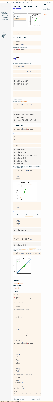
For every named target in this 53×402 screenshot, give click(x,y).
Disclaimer (13, 401)
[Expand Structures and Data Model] (9, 11)
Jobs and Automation (3, 12)
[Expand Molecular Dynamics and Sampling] (9, 37)
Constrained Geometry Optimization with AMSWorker (4, 34)
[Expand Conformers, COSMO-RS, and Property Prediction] (9, 43)
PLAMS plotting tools (17, 287)
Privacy (11, 401)
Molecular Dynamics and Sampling (5, 37)
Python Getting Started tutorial (18, 283)
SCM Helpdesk (29, 0)
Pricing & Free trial (33, 0)
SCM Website (25, 0)
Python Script (45, 14)
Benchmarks (2, 36)
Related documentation (46, 13)
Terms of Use (18, 401)
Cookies (15, 401)
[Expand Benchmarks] (9, 36)
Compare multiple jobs (46, 8)
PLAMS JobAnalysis (17, 288)
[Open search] (47, 2)
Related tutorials (46, 12)
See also (44, 11)
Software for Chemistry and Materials (6, 401)
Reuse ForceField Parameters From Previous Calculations (5, 32)
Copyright (20, 401)
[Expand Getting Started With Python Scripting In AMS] (9, 9)
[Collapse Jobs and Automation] (9, 12)
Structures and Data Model (4, 11)
